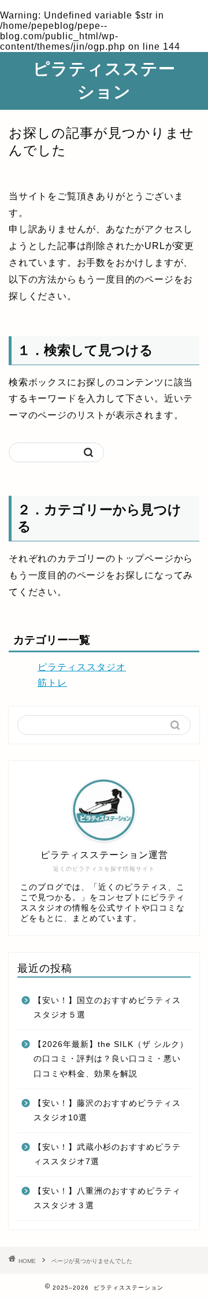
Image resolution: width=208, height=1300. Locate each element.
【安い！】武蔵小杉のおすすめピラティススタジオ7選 (107, 1155)
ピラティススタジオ (82, 667)
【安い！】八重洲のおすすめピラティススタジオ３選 (107, 1198)
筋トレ (52, 683)
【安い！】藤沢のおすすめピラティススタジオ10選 (107, 1111)
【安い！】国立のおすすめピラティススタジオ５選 (107, 1008)
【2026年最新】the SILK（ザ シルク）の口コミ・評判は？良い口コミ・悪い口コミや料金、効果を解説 (111, 1059)
